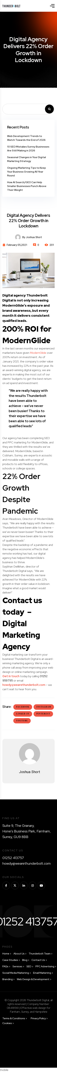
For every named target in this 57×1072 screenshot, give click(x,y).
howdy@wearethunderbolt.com (23, 685)
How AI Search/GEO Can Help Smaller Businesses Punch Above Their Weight (26, 186)
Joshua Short (29, 772)
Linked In (22, 714)
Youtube (22, 721)
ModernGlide (38, 353)
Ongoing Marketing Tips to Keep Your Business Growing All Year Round (26, 171)
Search (49, 109)
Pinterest (43, 714)
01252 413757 (13, 858)
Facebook (22, 707)
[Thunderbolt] (11, 6)
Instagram (43, 707)
